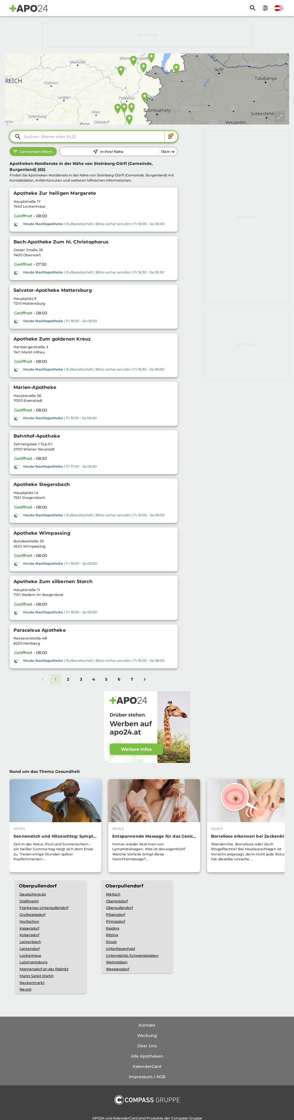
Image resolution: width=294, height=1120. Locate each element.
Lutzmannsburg (33, 962)
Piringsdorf (115, 921)
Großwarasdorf (32, 914)
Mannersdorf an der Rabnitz (44, 969)
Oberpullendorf (119, 908)
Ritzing (112, 935)
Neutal (25, 989)
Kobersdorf (29, 935)
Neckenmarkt (32, 983)
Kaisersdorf (29, 928)
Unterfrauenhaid (120, 948)
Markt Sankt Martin (37, 976)
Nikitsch (113, 894)
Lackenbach (30, 942)
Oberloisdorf (117, 901)
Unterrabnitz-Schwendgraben (132, 955)
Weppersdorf (117, 969)
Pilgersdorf (115, 914)
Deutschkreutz (33, 894)
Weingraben (116, 962)
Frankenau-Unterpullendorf (44, 908)
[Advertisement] (147, 35)
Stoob (111, 942)
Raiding (112, 928)
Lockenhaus (30, 955)
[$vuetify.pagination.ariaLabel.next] (145, 679)
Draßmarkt (29, 901)
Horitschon (29, 921)
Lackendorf (30, 948)
